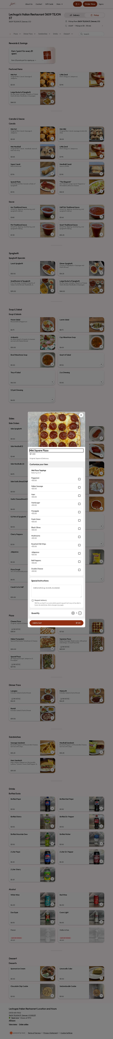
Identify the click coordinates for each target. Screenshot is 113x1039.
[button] (56, 429)
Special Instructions (40, 580)
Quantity (35, 613)
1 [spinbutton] (76, 613)
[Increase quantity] (80, 613)
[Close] (81, 415)
